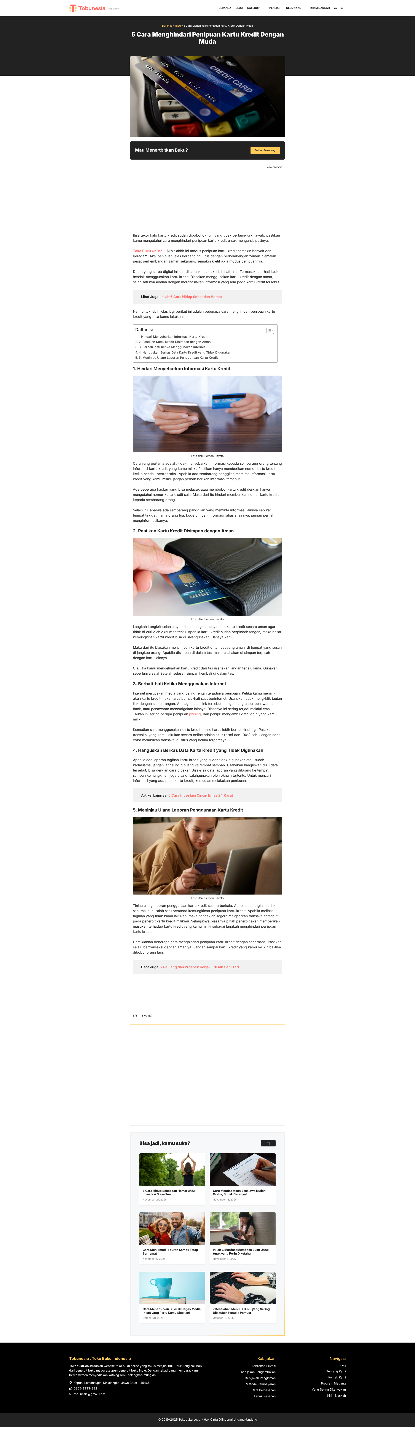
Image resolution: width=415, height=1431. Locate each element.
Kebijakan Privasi (264, 1366)
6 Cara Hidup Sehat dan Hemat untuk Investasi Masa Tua (169, 1192)
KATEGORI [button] (253, 8)
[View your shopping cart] (335, 8)
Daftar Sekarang (265, 150)
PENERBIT (275, 8)
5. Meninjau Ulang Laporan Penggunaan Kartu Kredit (178, 357)
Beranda (167, 25)
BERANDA (225, 8)
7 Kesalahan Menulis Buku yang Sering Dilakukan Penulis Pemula (241, 1310)
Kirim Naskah (336, 1395)
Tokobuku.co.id (189, 1419)
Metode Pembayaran (261, 1384)
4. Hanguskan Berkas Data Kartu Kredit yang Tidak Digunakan (185, 352)
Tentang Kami (336, 1371)
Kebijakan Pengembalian (258, 1372)
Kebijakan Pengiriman (260, 1378)
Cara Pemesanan (264, 1390)
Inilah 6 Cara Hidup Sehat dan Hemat (191, 297)
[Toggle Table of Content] (268, 330)
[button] (342, 8)
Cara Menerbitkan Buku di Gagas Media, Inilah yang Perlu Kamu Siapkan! (172, 1310)
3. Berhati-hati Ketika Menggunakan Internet (172, 347)
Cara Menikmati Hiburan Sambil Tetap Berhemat (170, 1251)
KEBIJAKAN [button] (293, 8)
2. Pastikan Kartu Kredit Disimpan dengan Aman (175, 342)
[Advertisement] (207, 199)
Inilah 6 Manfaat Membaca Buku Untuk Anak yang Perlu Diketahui (241, 1251)
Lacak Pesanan (265, 1396)
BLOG (239, 8)
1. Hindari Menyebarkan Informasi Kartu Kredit (173, 336)
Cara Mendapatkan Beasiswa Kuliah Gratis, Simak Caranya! (239, 1192)
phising (195, 714)
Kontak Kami (337, 1377)
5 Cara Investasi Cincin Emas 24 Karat (200, 795)
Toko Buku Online (148, 251)
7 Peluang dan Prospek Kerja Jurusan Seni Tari (199, 967)
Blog (178, 25)
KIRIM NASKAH (320, 8)
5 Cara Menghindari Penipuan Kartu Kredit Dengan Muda (207, 38)
